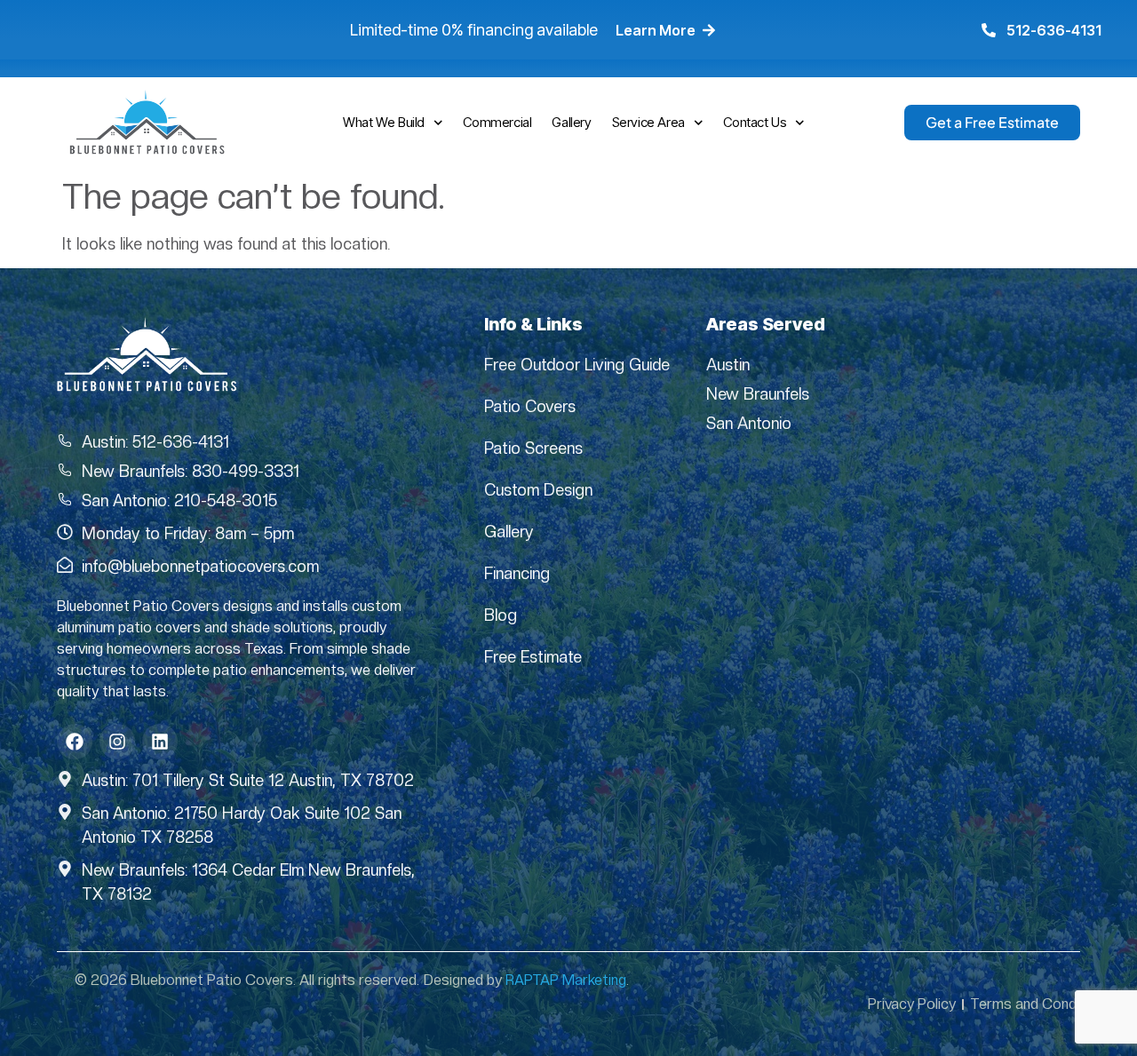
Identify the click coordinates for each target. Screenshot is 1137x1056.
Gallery (571, 122)
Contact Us (754, 122)
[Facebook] (74, 741)
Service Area (648, 122)
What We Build (384, 122)
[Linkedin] (160, 741)
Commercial (497, 122)
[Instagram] (117, 741)
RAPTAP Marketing (565, 980)
